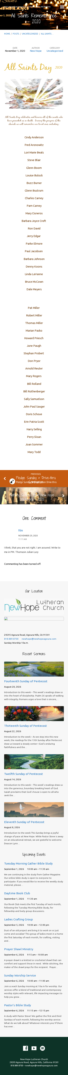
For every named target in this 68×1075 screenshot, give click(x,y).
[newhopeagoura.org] (42, 1048)
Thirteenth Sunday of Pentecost (25, 725)
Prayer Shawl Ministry (18, 949)
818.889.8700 (11, 639)
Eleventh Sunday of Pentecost (24, 822)
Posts (16, 34)
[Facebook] (25, 1048)
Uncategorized (30, 34)
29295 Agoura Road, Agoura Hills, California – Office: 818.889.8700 (27, 6)
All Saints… (47, 34)
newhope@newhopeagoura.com (39, 639)
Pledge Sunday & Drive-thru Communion (36, 479)
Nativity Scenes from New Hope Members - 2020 (32, 497)
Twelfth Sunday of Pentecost (23, 773)
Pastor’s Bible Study (17, 1005)
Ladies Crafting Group (18, 919)
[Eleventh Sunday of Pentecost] (34, 815)
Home (7, 34)
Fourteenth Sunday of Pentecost (25, 681)
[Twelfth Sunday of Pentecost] (34, 767)
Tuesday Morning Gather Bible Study (28, 863)
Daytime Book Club (17, 893)
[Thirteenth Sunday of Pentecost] (34, 718)
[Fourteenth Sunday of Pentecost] (34, 674)
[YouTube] (34, 1048)
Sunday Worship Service (20, 975)
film (20, 530)
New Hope (36, 50)
